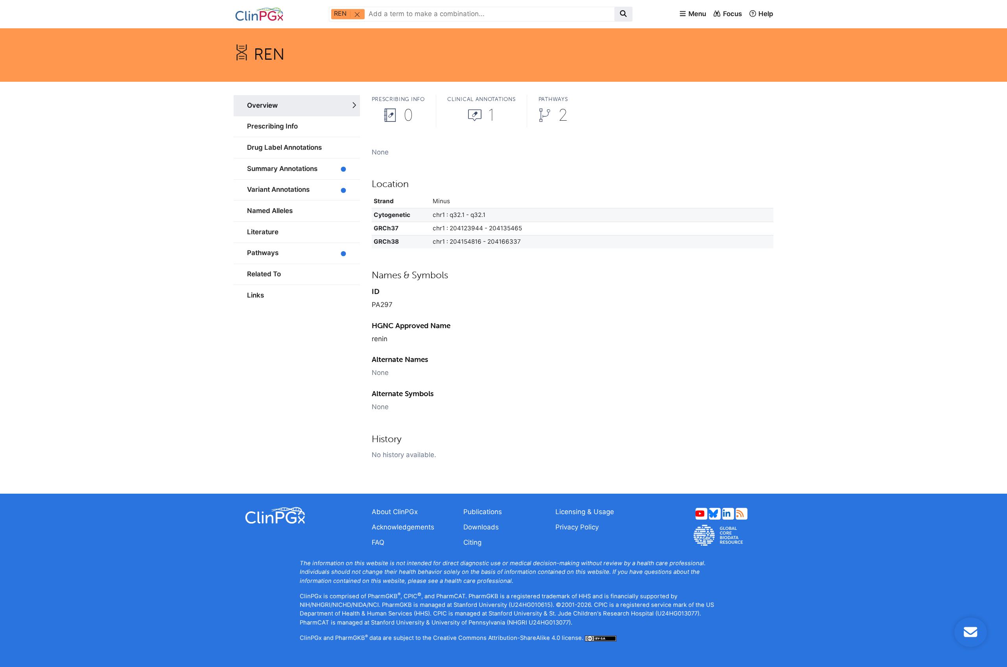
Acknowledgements (403, 527)
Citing (472, 542)
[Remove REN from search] (356, 14)
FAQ (378, 542)
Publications (482, 512)
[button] (692, 14)
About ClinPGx (395, 512)
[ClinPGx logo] (297, 515)
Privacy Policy (577, 527)
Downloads (481, 527)
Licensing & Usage (584, 512)
